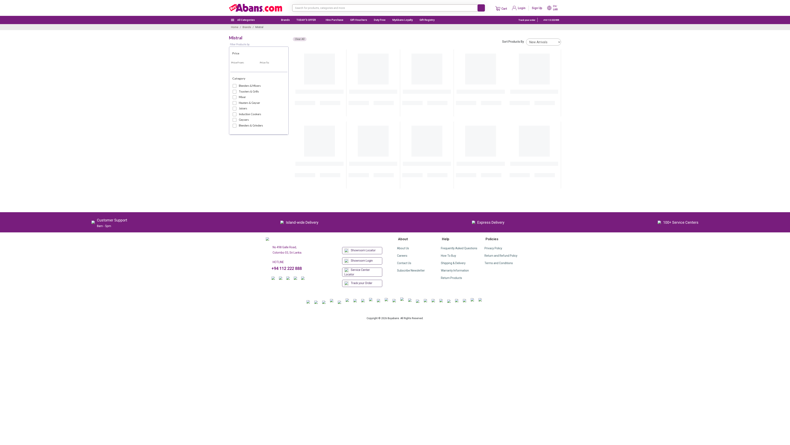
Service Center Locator (357, 272)
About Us (403, 248)
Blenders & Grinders (251, 125)
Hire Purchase (334, 19)
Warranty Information (455, 270)
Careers (402, 255)
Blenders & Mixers (250, 85)
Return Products (451, 278)
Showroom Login (362, 260)
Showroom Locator (363, 250)
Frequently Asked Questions (459, 248)
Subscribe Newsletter (411, 270)
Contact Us (404, 263)
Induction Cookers (250, 114)
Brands (285, 19)
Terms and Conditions (498, 263)
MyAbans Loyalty (402, 19)
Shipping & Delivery (453, 263)
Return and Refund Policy (500, 255)
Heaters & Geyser (249, 102)
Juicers (243, 108)
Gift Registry (427, 19)
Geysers (244, 119)
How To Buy (448, 255)
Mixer (242, 97)
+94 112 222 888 (551, 20)
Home (234, 27)
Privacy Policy (493, 248)
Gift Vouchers (358, 19)
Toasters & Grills (249, 91)
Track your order (526, 20)
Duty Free (380, 19)
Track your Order (361, 283)
